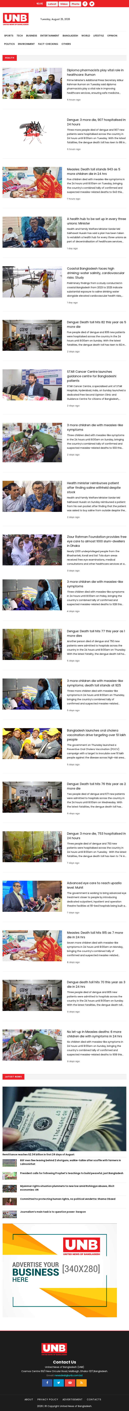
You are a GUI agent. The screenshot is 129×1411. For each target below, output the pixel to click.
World (85, 35)
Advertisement (72, 1399)
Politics (9, 44)
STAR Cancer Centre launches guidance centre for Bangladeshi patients (91, 376)
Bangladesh (70, 35)
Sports (8, 35)
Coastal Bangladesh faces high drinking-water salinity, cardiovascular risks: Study (96, 273)
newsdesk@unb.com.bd (64, 1375)
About (29, 1399)
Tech (20, 35)
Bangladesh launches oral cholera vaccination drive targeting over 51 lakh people (96, 735)
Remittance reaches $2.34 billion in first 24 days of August (38, 1154)
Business (31, 35)
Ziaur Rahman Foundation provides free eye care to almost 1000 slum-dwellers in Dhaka (96, 541)
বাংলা (40, 4)
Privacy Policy (47, 1399)
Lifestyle (98, 35)
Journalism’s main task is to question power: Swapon (53, 1211)
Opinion (112, 35)
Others (66, 44)
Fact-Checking (48, 44)
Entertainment (49, 35)
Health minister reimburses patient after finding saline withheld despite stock (94, 487)
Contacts (94, 1399)
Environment (26, 44)
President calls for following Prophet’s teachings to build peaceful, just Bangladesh (71, 1173)
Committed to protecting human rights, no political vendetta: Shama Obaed (67, 1199)
